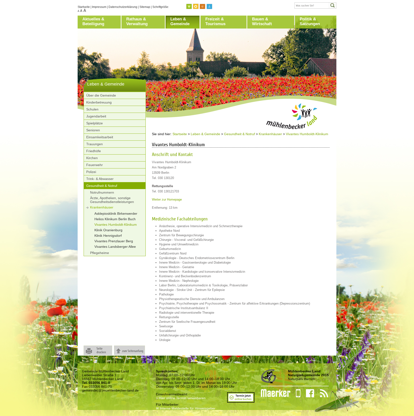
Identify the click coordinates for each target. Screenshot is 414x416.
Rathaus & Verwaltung (137, 21)
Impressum (99, 7)
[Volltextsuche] (315, 5)
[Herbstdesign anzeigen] (202, 7)
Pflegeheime (99, 253)
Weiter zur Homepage (167, 199)
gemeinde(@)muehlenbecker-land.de (110, 390)
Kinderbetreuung (99, 102)
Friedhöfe (93, 151)
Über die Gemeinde (101, 95)
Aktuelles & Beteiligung (93, 21)
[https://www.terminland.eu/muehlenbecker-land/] (240, 401)
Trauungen (94, 144)
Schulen (92, 109)
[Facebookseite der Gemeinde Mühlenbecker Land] (307, 393)
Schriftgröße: (160, 7)
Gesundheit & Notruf (101, 186)
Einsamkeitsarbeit (99, 137)
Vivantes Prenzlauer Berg (113, 241)
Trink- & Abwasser (100, 179)
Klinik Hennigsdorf (108, 235)
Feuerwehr (94, 165)
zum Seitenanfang (132, 351)
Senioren (93, 130)
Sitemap (144, 7)
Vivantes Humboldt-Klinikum (115, 224)
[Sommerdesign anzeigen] (196, 7)
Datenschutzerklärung (123, 7)
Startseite (84, 7)
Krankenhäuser (101, 207)
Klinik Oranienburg (108, 230)
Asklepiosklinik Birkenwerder (115, 213)
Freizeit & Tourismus (215, 21)
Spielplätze (94, 123)
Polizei (91, 172)
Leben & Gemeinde (180, 21)
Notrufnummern (102, 192)
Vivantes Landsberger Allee (115, 246)
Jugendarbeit (96, 116)
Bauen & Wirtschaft (262, 21)
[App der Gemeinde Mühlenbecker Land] (295, 393)
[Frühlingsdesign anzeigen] (189, 7)
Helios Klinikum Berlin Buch (115, 219)
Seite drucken (101, 350)
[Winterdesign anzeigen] (209, 7)
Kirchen (92, 158)
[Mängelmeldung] (273, 393)
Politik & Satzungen (310, 21)
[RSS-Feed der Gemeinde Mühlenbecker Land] (321, 393)
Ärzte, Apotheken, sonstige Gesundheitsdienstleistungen (112, 200)
